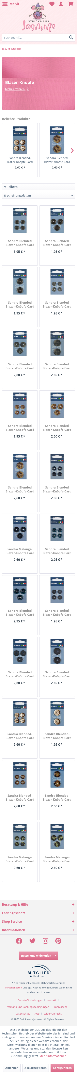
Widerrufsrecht (53, 1013)
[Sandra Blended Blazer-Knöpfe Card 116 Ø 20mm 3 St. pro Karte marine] (20, 590)
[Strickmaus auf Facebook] (19, 942)
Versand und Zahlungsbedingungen (28, 1007)
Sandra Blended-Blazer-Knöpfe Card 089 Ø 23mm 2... (57, 797)
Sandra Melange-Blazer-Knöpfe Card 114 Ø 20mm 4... (20, 551)
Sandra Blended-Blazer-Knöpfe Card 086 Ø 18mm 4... (20, 160)
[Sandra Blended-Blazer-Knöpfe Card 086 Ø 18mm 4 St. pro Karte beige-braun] (19, 140)
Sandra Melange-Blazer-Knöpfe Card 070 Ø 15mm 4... (20, 859)
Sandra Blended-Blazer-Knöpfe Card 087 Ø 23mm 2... (57, 736)
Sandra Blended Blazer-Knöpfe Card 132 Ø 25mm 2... (57, 160)
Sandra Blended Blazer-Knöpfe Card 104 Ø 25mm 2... (57, 674)
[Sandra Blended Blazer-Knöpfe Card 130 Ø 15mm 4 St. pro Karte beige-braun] (20, 405)
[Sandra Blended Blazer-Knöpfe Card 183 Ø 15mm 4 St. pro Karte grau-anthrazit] (20, 220)
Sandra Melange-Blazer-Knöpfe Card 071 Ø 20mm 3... (57, 859)
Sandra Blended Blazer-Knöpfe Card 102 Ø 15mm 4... (57, 613)
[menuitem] (10, 4)
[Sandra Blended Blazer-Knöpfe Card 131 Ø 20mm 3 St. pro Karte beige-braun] (57, 405)
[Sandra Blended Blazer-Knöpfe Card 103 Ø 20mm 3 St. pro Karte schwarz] (20, 651)
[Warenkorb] (71, 4)
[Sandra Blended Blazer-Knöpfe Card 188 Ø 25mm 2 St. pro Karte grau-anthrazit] (57, 343)
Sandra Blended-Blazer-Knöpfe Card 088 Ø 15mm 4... (20, 797)
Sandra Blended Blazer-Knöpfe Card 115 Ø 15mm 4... (57, 551)
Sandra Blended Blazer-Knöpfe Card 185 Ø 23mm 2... (20, 304)
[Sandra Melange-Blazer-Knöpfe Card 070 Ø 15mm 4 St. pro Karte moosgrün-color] (20, 836)
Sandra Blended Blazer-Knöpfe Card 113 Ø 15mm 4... (57, 489)
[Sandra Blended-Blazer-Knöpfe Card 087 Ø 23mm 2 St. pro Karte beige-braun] (57, 713)
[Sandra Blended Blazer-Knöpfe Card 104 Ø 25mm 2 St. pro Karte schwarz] (57, 651)
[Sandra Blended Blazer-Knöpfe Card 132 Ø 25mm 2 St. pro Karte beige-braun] (57, 140)
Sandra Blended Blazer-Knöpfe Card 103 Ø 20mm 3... (20, 674)
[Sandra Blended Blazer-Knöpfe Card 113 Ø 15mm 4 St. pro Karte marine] (57, 466)
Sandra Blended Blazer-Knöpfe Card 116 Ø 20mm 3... (20, 613)
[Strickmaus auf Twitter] (32, 942)
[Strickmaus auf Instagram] (45, 942)
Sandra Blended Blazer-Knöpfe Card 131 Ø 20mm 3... (57, 428)
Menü (14, 4)
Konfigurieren (62, 1068)
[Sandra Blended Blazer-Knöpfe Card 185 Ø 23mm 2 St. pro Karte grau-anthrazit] (20, 282)
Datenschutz (22, 1013)
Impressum (60, 1007)
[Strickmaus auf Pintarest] (58, 942)
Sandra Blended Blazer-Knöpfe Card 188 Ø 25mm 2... (57, 366)
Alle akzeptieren (35, 1068)
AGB (37, 1013)
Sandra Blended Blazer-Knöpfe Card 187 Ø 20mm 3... (20, 366)
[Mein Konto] (61, 4)
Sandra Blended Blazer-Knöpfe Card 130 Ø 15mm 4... (20, 428)
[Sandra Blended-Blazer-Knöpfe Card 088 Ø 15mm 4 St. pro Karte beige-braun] (20, 775)
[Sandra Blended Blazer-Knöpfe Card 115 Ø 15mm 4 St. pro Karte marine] (57, 528)
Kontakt (51, 1000)
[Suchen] (71, 37)
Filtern (13, 186)
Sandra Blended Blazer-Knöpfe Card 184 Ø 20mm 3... (57, 243)
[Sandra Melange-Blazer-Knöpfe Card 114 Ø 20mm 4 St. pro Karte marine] (20, 528)
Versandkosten (13, 987)
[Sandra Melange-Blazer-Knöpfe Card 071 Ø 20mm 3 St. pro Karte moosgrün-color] (57, 836)
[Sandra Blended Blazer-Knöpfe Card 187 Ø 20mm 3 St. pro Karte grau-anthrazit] (20, 343)
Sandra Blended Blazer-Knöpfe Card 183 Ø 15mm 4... (20, 243)
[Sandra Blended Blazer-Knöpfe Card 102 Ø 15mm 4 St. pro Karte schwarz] (57, 590)
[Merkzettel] (51, 4)
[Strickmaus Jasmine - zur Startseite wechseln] (38, 17)
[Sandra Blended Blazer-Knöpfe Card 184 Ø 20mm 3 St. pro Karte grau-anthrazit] (57, 220)
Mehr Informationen (52, 1056)
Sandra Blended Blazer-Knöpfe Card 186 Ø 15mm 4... (57, 304)
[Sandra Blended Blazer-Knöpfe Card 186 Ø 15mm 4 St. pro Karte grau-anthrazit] (57, 282)
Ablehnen (11, 1068)
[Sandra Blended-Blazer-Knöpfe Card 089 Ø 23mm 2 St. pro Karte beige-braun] (57, 775)
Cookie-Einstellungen (30, 1000)
